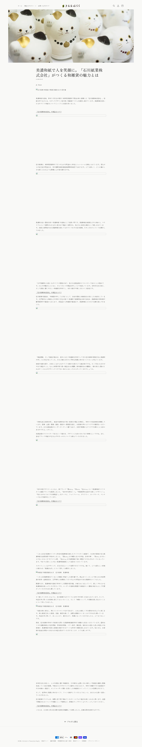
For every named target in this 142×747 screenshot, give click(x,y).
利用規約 (84, 741)
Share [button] (40, 85)
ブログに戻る (72, 721)
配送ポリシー (76, 741)
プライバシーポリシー (94, 741)
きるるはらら (25, 741)
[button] (30, 6)
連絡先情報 (53, 741)
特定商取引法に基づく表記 (64, 741)
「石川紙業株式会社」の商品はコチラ (49, 112)
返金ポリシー (45, 741)
